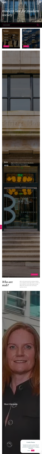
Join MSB (6, 164)
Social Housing (34, 42)
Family (13, 37)
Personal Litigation (13, 35)
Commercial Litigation (26, 40)
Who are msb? (7, 284)
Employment (6, 34)
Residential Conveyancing (6, 40)
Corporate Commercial (33, 40)
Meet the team (11, 404)
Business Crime (26, 34)
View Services (6, 46)
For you (5, 31)
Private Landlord (25, 43)
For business (27, 31)
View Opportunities (34, 274)
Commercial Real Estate (33, 35)
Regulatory (33, 37)
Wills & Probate (13, 40)
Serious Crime (6, 37)
